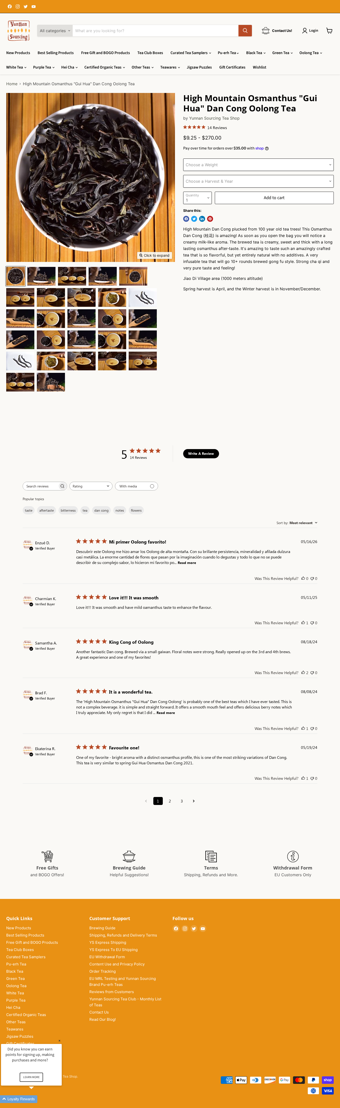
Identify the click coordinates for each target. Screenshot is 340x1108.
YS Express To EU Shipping (113, 949)
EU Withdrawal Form (107, 956)
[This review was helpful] (303, 672)
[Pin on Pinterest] (210, 219)
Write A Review (201, 453)
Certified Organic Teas (103, 67)
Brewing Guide (102, 928)
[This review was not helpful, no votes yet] (312, 578)
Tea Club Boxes (150, 53)
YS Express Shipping (107, 942)
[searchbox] (40, 486)
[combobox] (91, 486)
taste (28, 510)
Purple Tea (42, 67)
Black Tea (254, 53)
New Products (18, 53)
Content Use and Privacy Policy (117, 964)
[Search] (245, 30)
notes (119, 510)
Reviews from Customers (111, 991)
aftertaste (46, 510)
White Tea (15, 67)
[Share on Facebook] (186, 219)
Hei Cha (68, 67)
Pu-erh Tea (227, 53)
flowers (136, 510)
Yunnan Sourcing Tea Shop (214, 118)
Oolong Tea (309, 53)
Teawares (168, 67)
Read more (187, 562)
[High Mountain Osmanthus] (15, 276)
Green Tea (281, 53)
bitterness (68, 510)
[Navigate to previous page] (146, 801)
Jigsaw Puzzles (199, 67)
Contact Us (99, 1012)
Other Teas (141, 67)
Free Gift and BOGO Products (105, 53)
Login (313, 30)
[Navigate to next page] (194, 801)
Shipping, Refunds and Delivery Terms (123, 935)
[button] (37, 1099)
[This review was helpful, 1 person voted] (303, 622)
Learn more (31, 1077)
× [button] (59, 1040)
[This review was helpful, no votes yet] (303, 578)
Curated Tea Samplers (189, 53)
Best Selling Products (56, 53)
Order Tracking (102, 971)
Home (11, 83)
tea (85, 510)
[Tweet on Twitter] (194, 219)
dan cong (101, 510)
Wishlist (259, 67)
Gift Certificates (232, 67)
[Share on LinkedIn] (202, 219)
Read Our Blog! (102, 1019)
